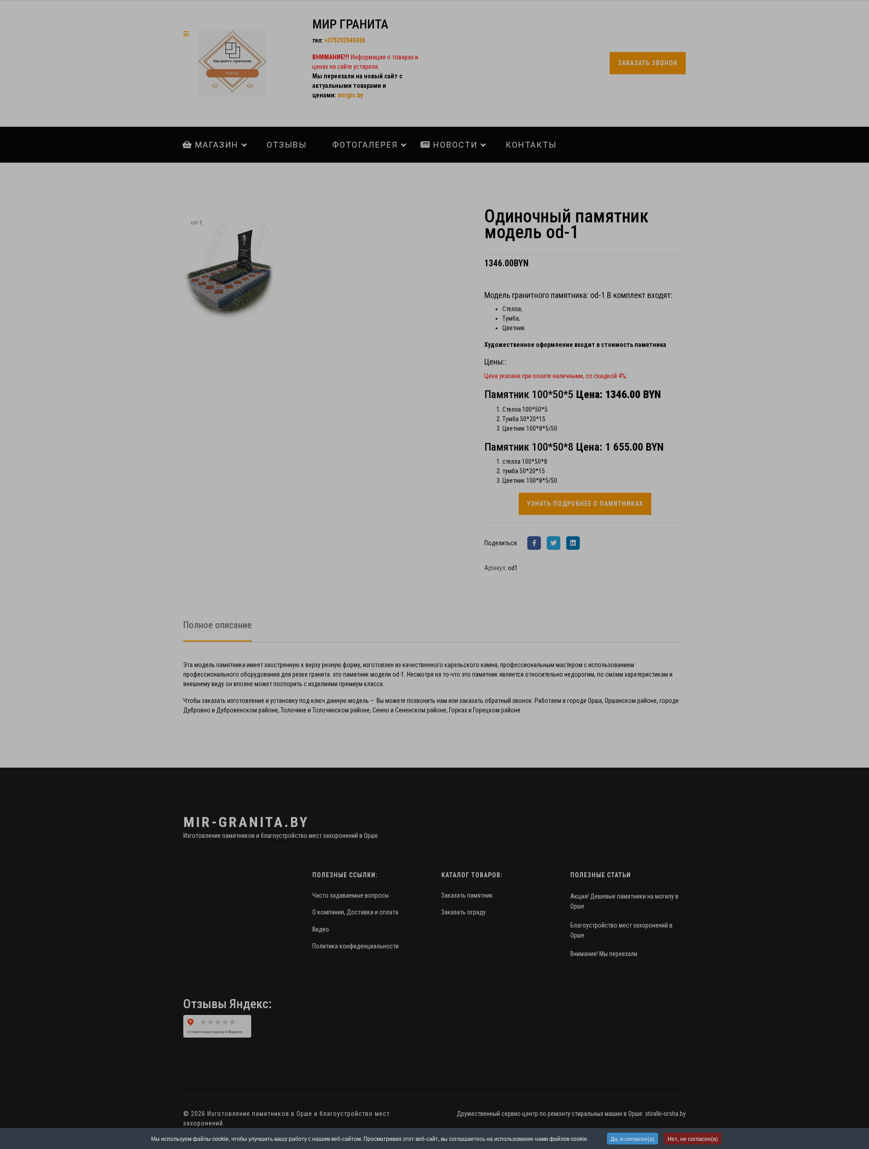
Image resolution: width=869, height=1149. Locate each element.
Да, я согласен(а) (632, 1138)
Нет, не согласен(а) (693, 1138)
